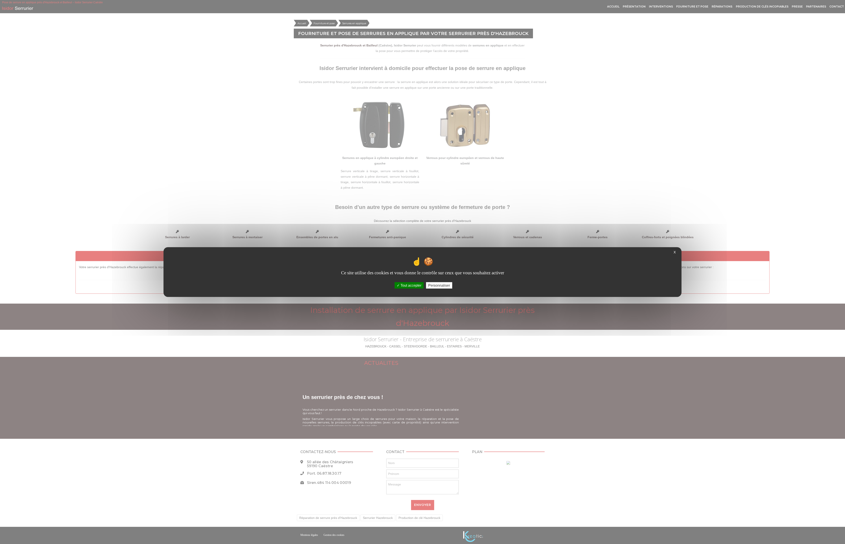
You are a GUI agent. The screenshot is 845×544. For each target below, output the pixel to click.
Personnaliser (439, 285)
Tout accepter (410, 285)
